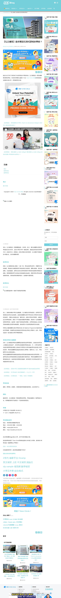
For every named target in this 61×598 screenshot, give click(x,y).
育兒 (45, 376)
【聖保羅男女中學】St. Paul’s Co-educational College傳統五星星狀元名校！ (36, 557)
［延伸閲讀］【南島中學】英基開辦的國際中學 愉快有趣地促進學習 (21, 368)
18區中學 (51, 347)
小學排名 (46, 368)
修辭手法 (13, 458)
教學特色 (6, 173)
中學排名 (46, 357)
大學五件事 (8, 471)
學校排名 (46, 364)
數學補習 (25, 466)
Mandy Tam (5, 46)
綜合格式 (18, 471)
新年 (45, 372)
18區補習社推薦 (47, 351)
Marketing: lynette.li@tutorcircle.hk (35, 591)
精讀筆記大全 (50, 374)
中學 (56, 355)
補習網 (17, 466)
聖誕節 (56, 374)
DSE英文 (51, 353)
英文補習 (7, 462)
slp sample (8, 466)
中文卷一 (51, 357)
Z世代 (6, 458)
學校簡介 (8, 12)
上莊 (14, 462)
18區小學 (46, 349)
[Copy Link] (36, 72)
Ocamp (22, 458)
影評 (45, 370)
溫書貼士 (54, 372)
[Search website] (54, 8)
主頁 (4, 12)
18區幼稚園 (52, 349)
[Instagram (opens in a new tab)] (57, 2)
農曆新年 (55, 378)
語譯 (51, 378)
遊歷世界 (46, 380)
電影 (50, 380)
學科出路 (46, 366)
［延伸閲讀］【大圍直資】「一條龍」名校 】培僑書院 (17, 375)
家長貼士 (51, 366)
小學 (55, 366)
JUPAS (46, 355)
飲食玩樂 (54, 380)
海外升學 (49, 372)
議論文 (30, 462)
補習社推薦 (47, 378)
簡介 (5, 169)
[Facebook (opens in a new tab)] (55, 2)
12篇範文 (46, 347)
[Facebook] (41, 72)
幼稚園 (56, 368)
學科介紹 (51, 364)
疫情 (45, 374)
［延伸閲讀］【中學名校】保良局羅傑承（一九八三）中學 (18, 372)
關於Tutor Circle (22, 589)
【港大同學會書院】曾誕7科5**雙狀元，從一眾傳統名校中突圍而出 (9, 556)
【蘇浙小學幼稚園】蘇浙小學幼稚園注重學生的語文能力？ (22, 558)
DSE (53, 351)
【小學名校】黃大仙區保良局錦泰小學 (36, 574)
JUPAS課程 (51, 355)
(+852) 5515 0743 (36, 589)
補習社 (53, 376)
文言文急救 (53, 370)
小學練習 (51, 368)
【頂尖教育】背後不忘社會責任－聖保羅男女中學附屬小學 (22, 575)
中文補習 (21, 462)
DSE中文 (46, 353)
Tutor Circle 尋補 (31, 77)
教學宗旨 (6, 170)
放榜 (49, 370)
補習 (49, 376)
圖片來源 (5, 185)
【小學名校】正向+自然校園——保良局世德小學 (9, 575)
